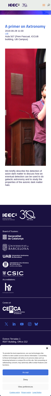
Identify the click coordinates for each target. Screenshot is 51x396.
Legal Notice (36, 392)
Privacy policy (26, 392)
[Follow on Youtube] (21, 324)
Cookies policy (15, 392)
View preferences (25, 387)
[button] (47, 348)
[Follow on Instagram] (29, 324)
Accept (25, 372)
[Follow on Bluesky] (36, 324)
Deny (25, 379)
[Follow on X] (6, 324)
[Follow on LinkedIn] (14, 324)
